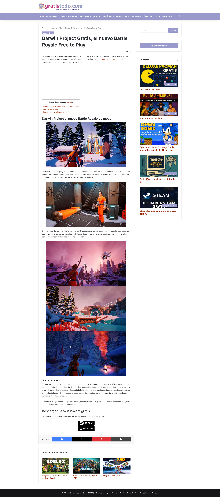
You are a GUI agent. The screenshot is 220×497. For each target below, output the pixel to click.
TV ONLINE (165, 16)
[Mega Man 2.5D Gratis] (117, 466)
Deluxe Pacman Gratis (151, 89)
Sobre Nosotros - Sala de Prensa (138, 493)
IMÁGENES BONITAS (113, 16)
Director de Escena (50, 109)
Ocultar (69, 102)
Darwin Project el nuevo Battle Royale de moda (61, 107)
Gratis (67, 493)
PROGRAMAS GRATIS (49, 16)
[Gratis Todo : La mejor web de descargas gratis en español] (60, 6)
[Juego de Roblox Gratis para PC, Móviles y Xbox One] (55, 466)
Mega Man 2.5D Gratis (112, 476)
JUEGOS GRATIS (70, 16)
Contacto (155, 493)
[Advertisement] (86, 83)
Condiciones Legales (103, 493)
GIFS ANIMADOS (134, 16)
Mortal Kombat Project (151, 118)
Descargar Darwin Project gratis (55, 112)
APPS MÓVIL (150, 16)
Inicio (45, 28)
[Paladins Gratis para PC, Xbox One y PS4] (86, 466)
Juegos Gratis (54, 28)
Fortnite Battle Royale (108, 59)
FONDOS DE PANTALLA (91, 16)
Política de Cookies (118, 493)
